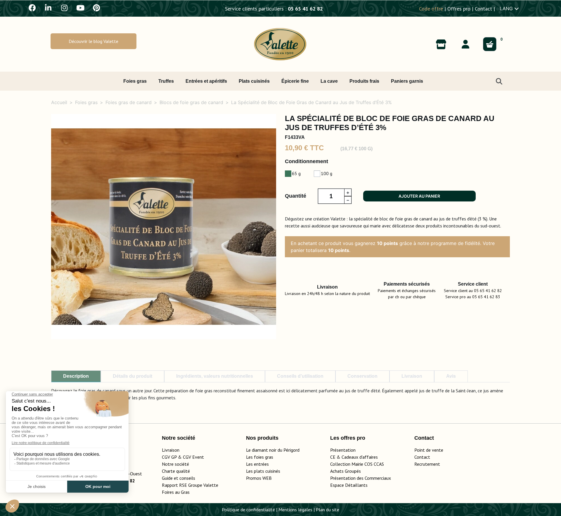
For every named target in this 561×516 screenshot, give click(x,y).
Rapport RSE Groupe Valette (197, 485)
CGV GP (169, 457)
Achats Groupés (345, 471)
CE (332, 457)
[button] (93, 41)
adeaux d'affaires (361, 457)
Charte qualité (176, 471)
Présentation (343, 450)
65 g (296, 173)
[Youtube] (80, 7)
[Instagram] (64, 7)
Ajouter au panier (419, 196)
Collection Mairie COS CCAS (357, 464)
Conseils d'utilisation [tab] (300, 376)
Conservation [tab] (362, 376)
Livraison (170, 450)
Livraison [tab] (411, 376)
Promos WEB (259, 478)
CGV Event (193, 457)
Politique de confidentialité (248, 509)
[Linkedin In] (48, 7)
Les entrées (257, 464)
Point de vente (428, 450)
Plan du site (327, 509)
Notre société (175, 464)
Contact (483, 8)
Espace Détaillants (349, 485)
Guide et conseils (178, 478)
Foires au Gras (176, 492)
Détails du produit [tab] (132, 376)
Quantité (295, 196)
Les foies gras (259, 457)
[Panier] (489, 44)
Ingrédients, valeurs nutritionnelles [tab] (214, 376)
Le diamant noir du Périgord (272, 450)
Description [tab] (76, 376)
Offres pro (458, 8)
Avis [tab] (451, 376)
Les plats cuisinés (263, 471)
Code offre (431, 8)
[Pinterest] (96, 7)
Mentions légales (295, 509)
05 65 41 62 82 (305, 8)
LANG (507, 8)
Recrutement (427, 464)
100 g (326, 173)
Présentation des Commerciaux (362, 478)
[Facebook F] (32, 7)
